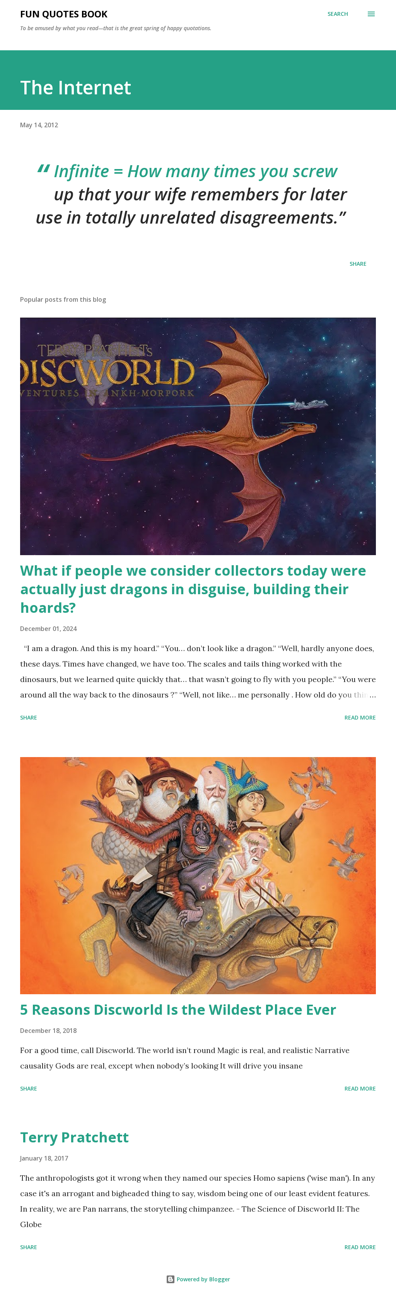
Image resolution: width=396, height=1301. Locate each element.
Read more (360, 717)
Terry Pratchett (74, 1137)
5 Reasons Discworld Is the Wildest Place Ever (178, 1009)
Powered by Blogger (202, 1279)
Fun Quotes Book (64, 13)
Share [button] (358, 263)
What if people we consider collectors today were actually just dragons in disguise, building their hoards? (193, 589)
